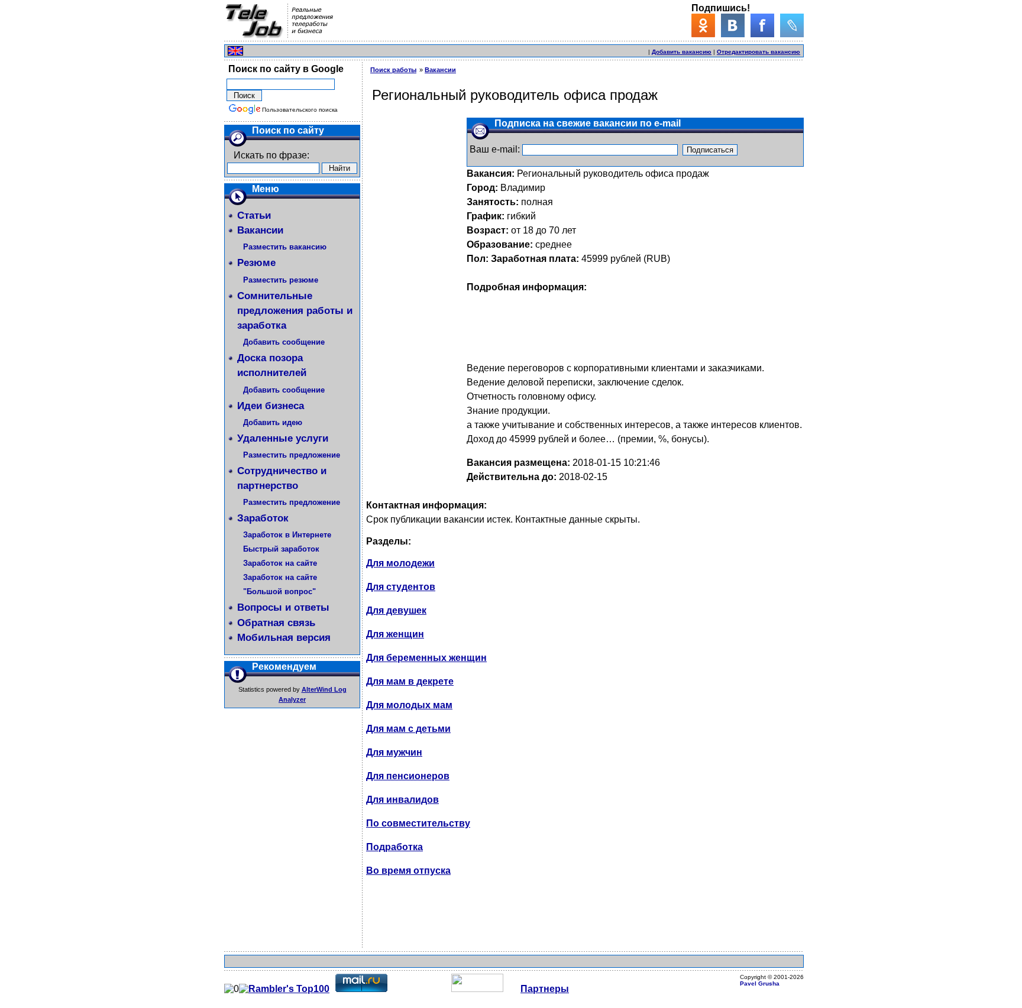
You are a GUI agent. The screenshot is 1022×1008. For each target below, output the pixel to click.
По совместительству (418, 823)
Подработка (394, 847)
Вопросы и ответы (283, 607)
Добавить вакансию (681, 51)
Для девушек (396, 610)
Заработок (263, 518)
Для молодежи (400, 563)
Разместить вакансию (284, 246)
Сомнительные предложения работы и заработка (294, 310)
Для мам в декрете (410, 681)
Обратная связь (276, 622)
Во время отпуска (408, 871)
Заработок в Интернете (287, 534)
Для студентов (400, 587)
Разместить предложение (291, 454)
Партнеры (544, 989)
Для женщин (395, 634)
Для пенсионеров (407, 776)
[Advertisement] (508, 49)
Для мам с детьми (408, 729)
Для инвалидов (402, 800)
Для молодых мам (409, 705)
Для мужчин (394, 752)
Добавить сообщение (284, 342)
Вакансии (260, 230)
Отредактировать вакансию (758, 51)
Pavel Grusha (760, 983)
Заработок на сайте (280, 563)
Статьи (254, 215)
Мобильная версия (284, 637)
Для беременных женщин (426, 658)
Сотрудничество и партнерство (281, 478)
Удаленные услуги (282, 438)
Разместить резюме (280, 280)
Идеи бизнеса (270, 405)
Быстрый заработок (281, 548)
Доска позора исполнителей (271, 365)
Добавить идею (272, 422)
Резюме (256, 262)
